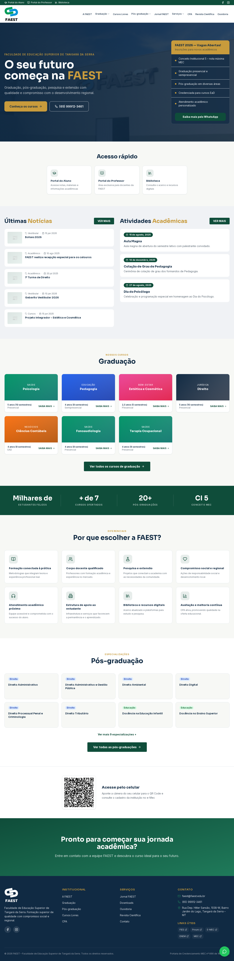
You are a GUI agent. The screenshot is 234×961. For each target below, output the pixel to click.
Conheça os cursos (24, 106)
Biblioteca (63, 2)
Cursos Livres (120, 14)
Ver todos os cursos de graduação (115, 466)
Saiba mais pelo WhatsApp (200, 116)
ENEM (183, 936)
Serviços (177, 13)
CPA (190, 14)
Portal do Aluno (16, 2)
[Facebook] (223, 2)
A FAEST (87, 14)
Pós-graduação (139, 13)
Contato (124, 921)
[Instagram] (228, 2)
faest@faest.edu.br (193, 896)
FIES (182, 929)
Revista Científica (204, 14)
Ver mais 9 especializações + (117, 734)
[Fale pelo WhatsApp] (224, 951)
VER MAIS (104, 221)
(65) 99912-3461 (71, 106)
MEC (196, 936)
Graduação (101, 13)
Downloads (126, 902)
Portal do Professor (41, 2)
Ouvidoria (223, 14)
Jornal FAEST (161, 14)
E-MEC (210, 929)
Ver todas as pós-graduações (115, 747)
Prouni (195, 929)
